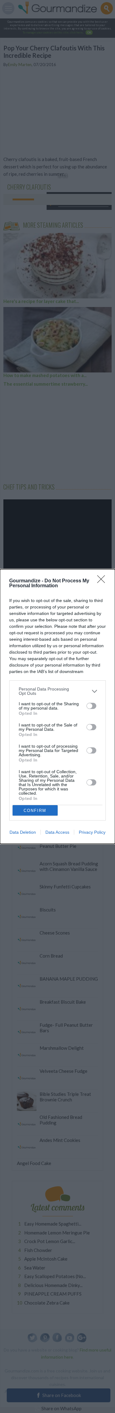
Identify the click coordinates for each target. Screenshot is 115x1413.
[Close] (103, 581)
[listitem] (57, 691)
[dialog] (57, 706)
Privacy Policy (92, 832)
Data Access (57, 832)
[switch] (91, 706)
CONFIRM (35, 810)
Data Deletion (23, 832)
